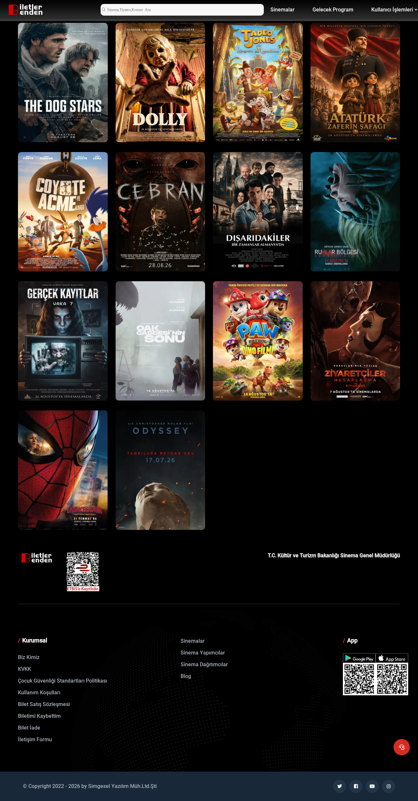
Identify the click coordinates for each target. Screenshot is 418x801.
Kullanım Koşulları (39, 692)
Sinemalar (282, 10)
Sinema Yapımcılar (203, 653)
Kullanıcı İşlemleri (392, 10)
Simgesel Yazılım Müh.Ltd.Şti (122, 786)
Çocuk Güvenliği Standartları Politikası (62, 681)
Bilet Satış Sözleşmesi (44, 704)
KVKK (24, 669)
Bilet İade (29, 728)
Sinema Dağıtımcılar (204, 664)
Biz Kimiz (29, 657)
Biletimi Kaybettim (39, 716)
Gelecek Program (333, 10)
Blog (186, 676)
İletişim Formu (35, 739)
